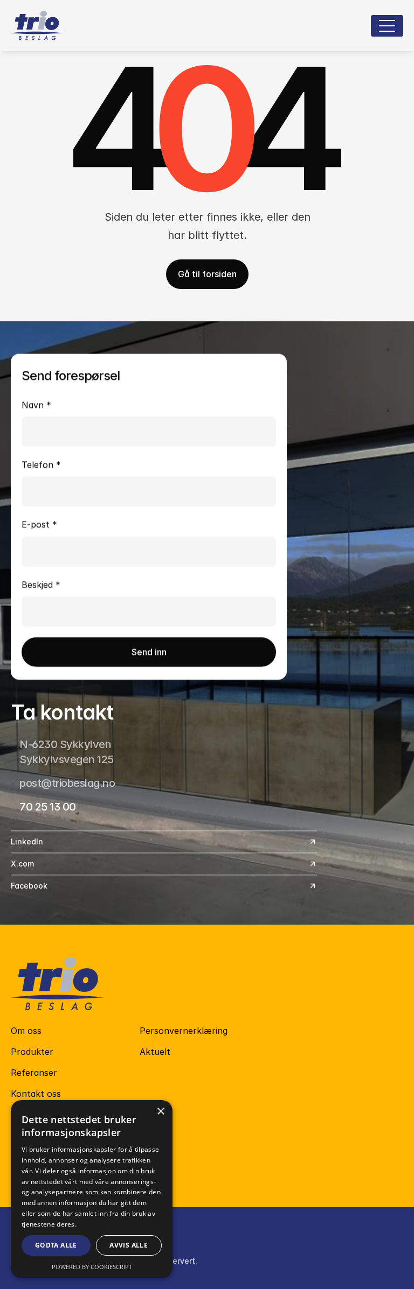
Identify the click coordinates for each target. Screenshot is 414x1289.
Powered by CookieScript (92, 1267)
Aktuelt (155, 1051)
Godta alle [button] (56, 1245)
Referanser (34, 1072)
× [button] (160, 1112)
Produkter (32, 1051)
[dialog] (91, 1189)
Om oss (26, 1030)
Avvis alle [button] (128, 1245)
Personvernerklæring (183, 1030)
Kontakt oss (36, 1093)
